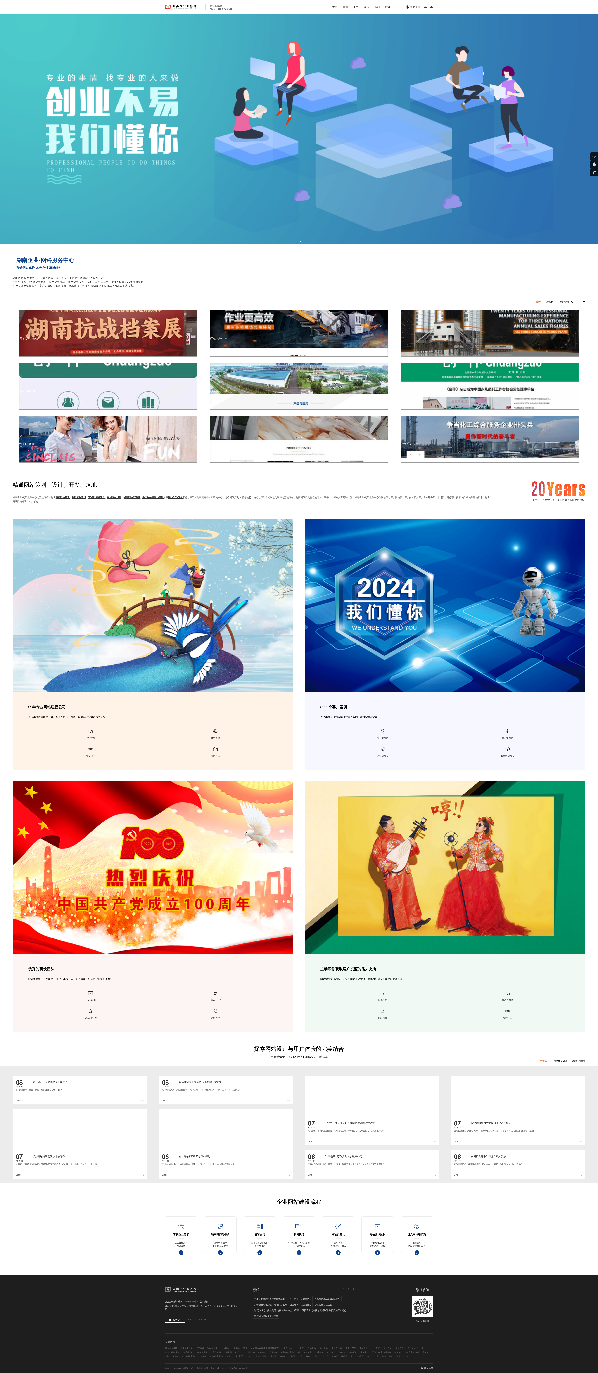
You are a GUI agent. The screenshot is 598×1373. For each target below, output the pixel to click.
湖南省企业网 (171, 1348)
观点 (366, 7)
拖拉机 (425, 1348)
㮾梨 (243, 1356)
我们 (377, 7)
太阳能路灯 (413, 1348)
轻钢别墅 (400, 1348)
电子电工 (239, 1352)
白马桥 (213, 1356)
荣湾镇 (175, 1356)
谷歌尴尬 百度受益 (323, 1304)
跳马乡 (273, 1356)
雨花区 (361, 1356)
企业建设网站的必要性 (300, 1304)
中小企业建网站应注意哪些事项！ (270, 1298)
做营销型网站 (566, 301)
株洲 (391, 1356)
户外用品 (312, 1348)
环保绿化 (262, 1352)
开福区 (292, 1356)
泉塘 (258, 1356)
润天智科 (200, 1348)
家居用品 (217, 1352)
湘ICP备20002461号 (239, 1368)
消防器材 (388, 1348)
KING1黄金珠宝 (172, 1352)
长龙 (236, 1356)
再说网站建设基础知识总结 (327, 1298)
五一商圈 (186, 1356)
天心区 (335, 1356)
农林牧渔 (387, 1352)
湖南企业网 (212, 1348)
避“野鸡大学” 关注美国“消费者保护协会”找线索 (276, 1310)
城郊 (221, 1356)
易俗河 (309, 1356)
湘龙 (250, 1356)
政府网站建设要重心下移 (266, 1316)
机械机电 (308, 1352)
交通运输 (319, 1352)
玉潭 (228, 1356)
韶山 (195, 1356)
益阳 (317, 1356)
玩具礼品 (228, 1352)
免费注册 (415, 7)
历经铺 (203, 1356)
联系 (387, 7)
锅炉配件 (324, 1348)
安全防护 (273, 1352)
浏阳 (369, 1356)
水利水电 (330, 1352)
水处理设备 (337, 1348)
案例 (345, 7)
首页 (334, 7)
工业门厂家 (351, 1348)
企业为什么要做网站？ (300, 1298)
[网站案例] (299, 129)
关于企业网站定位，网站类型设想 (270, 1304)
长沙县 (325, 1356)
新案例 (549, 301)
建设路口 (398, 1352)
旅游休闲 (251, 1352)
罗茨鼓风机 (188, 1352)
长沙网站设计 (227, 1348)
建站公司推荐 (578, 1060)
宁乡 (376, 1356)
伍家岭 (416, 1352)
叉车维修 (288, 1348)
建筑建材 (364, 1352)
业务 (356, 7)
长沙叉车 (300, 1348)
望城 (352, 1356)
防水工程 (376, 1348)
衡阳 (384, 1356)
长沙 (406, 1356)
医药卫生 (376, 1352)
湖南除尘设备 (186, 1348)
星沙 (265, 1356)
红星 (300, 1356)
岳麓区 (344, 1356)
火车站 (425, 1352)
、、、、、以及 (119, 497)
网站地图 (428, 1368)
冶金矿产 (353, 1352)
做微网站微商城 (258, 1348)
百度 (245, 1348)
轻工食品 (296, 1352)
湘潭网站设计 (274, 1348)
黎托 (408, 1352)
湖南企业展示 (203, 1352)
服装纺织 (285, 1352)
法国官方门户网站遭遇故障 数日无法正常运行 (324, 1310)
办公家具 (364, 1348)
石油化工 (342, 1352)
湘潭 (398, 1356)
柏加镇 (283, 1356)
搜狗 (238, 1348)
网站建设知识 (560, 1060)
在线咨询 (177, 1319)
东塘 (167, 1356)
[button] (297, 241)
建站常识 (544, 1060)
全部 (538, 301)
